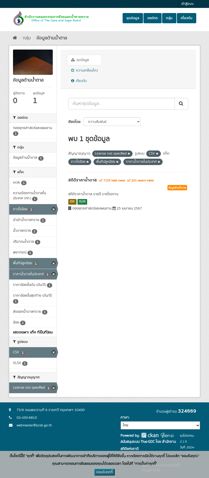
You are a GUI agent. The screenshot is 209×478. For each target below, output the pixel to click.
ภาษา (125, 417)
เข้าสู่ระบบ (187, 4)
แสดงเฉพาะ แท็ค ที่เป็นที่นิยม (33, 332)
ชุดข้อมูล (132, 18)
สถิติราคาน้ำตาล (82, 180)
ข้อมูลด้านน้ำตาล (51, 38)
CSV (72, 202)
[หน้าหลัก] (15, 38)
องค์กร (152, 18)
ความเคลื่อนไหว (86, 70)
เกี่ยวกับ (186, 18)
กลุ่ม (169, 18)
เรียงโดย (74, 121)
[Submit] (181, 104)
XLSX (82, 202)
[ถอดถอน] (129, 154)
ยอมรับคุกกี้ (104, 472)
